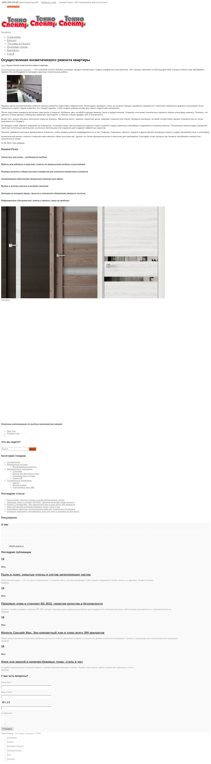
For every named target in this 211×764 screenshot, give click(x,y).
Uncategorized (13, 462)
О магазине (14, 36)
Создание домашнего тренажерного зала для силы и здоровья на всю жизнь (43, 511)
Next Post (11, 431)
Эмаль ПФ (17, 478)
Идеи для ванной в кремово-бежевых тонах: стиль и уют (33, 507)
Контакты (13, 50)
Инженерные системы (17, 464)
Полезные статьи (17, 46)
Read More (5, 583)
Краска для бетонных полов (26, 473)
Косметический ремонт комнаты (16, 69)
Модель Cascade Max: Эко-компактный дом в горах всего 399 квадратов (41, 504)
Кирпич (16, 483)
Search (32, 449)
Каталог (12, 40)
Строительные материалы (19, 480)
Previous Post (13, 433)
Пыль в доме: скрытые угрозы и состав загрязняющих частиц (35, 500)
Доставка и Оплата (18, 43)
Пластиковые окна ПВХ (23, 487)
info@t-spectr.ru (16, 546)
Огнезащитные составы (24, 476)
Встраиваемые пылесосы (25, 467)
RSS (9, 755)
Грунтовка (17, 471)
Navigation (6, 32)
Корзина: (13, 7)
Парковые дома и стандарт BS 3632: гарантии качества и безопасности (40, 502)
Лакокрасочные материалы (20, 469)
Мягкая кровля (19, 485)
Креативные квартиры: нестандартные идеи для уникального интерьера (41, 509)
